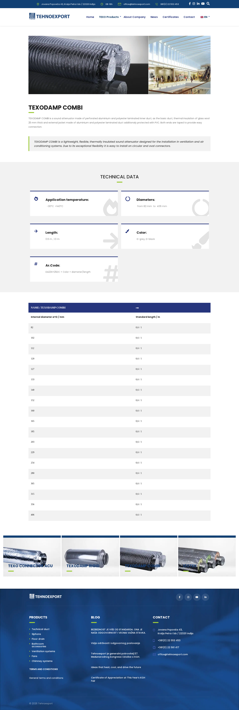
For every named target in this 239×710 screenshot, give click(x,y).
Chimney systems (42, 661)
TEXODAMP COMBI (142, 566)
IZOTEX (190, 566)
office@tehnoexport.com (173, 654)
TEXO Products (109, 17)
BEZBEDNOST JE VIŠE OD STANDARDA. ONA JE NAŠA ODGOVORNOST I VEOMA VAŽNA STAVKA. (118, 631)
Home (90, 17)
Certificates (171, 17)
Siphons (36, 634)
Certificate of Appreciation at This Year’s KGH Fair (118, 679)
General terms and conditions (46, 678)
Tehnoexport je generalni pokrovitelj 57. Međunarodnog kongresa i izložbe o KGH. (115, 655)
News (154, 17)
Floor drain (38, 639)
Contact (189, 17)
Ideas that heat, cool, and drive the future (116, 667)
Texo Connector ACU (30, 566)
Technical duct (40, 629)
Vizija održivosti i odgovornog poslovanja (115, 643)
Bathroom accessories (39, 645)
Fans (34, 656)
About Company (135, 17)
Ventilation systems (43, 651)
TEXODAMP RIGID (83, 566)
